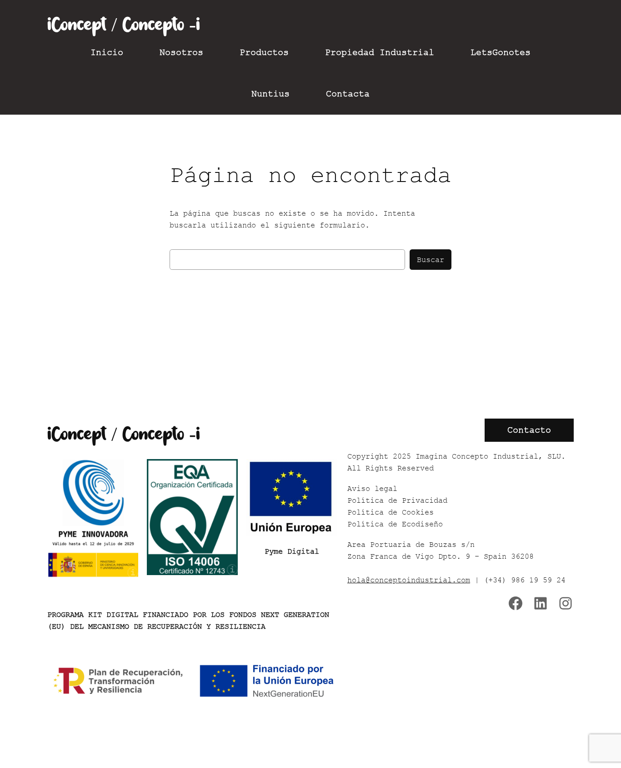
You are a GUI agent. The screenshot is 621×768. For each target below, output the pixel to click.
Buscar (430, 259)
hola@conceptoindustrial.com (408, 580)
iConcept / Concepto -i (123, 24)
